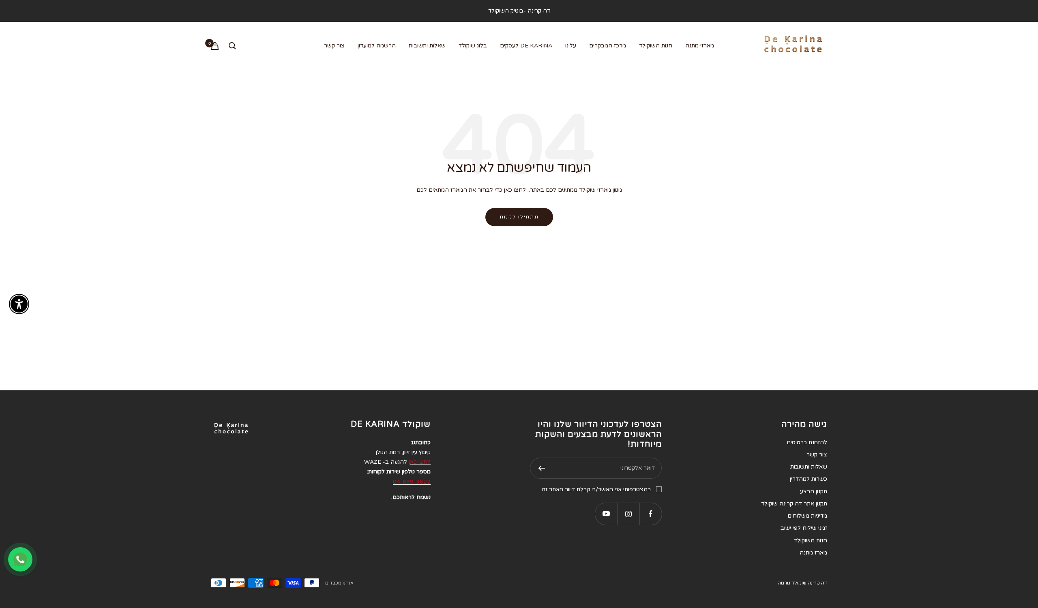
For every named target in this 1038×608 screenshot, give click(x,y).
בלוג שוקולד (473, 45)
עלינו (570, 45)
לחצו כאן (420, 461)
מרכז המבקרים (607, 45)
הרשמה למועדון (377, 45)
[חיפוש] (232, 45)
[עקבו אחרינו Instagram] (628, 514)
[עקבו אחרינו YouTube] (606, 514)
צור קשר (334, 45)
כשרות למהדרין (808, 478)
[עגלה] (215, 46)
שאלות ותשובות (427, 45)
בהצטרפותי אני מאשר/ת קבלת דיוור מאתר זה (596, 489)
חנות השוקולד (655, 45)
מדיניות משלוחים (807, 515)
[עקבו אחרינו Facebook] (650, 514)
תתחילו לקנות (519, 217)
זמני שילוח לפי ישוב (804, 528)
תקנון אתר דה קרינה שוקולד (794, 503)
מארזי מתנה (699, 45)
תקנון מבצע (813, 491)
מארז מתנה (813, 552)
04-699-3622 (412, 481)
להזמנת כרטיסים (807, 442)
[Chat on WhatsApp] (20, 559)
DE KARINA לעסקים (526, 45)
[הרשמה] (541, 468)
